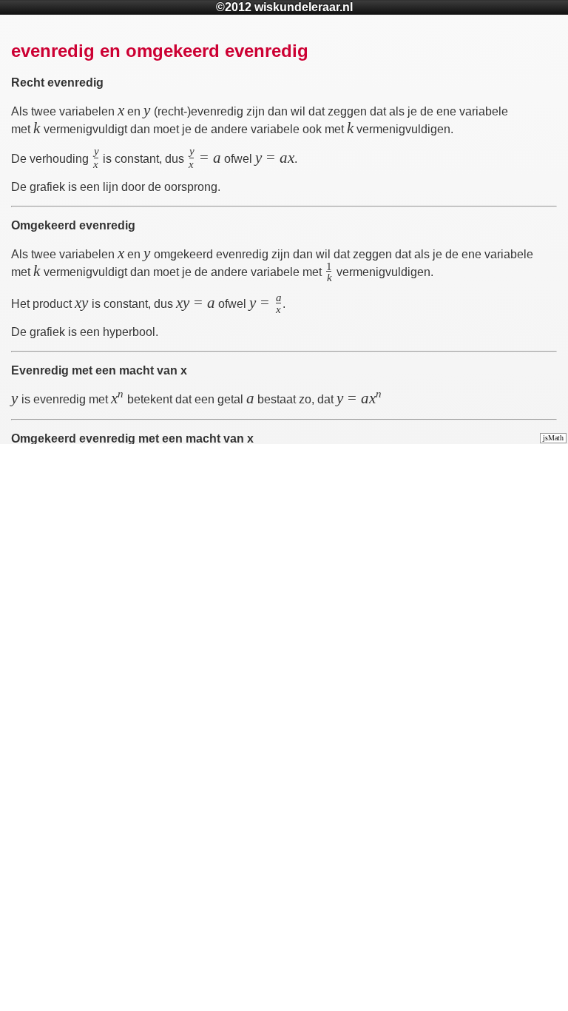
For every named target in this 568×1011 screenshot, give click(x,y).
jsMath (553, 438)
